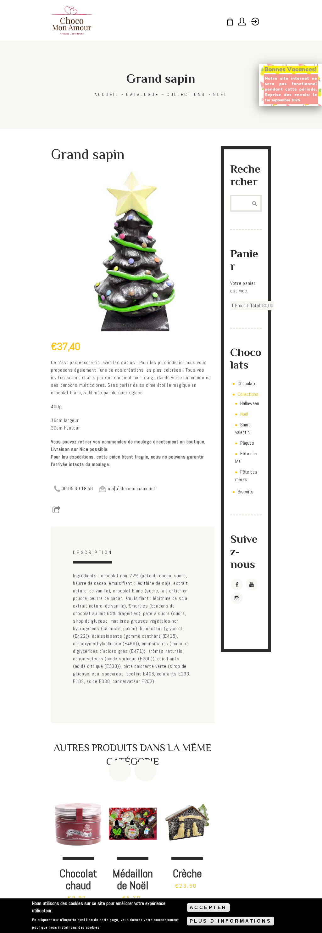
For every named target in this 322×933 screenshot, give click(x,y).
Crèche (187, 873)
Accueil (107, 94)
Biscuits (245, 491)
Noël (220, 94)
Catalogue (142, 94)
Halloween (249, 403)
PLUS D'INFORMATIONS (231, 921)
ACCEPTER (208, 907)
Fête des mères (246, 476)
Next (146, 770)
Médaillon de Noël (133, 879)
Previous (120, 770)
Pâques (247, 443)
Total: (255, 305)
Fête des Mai (246, 457)
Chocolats (247, 383)
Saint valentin (242, 428)
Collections (186, 94)
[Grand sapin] (132, 250)
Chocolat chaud (78, 879)
